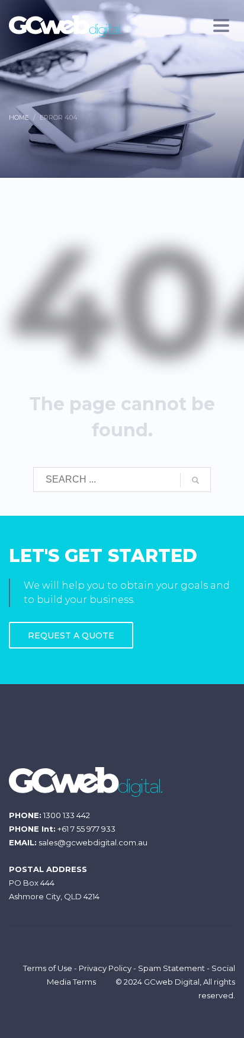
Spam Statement (171, 968)
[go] (195, 480)
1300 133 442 (66, 815)
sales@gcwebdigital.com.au (92, 842)
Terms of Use (47, 968)
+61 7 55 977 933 (86, 828)
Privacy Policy (105, 968)
